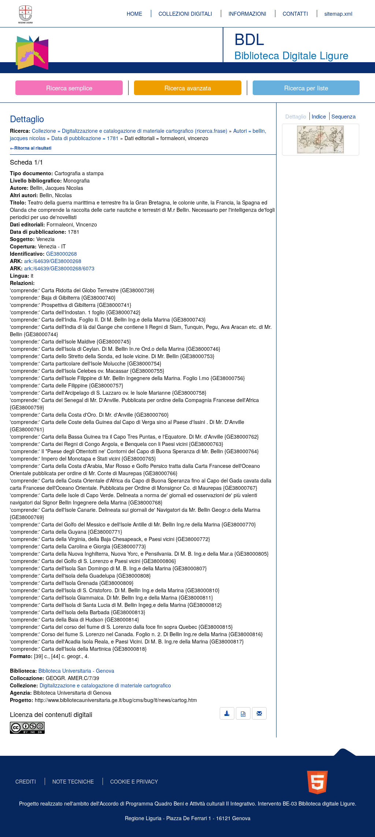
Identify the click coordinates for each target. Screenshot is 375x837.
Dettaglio (295, 116)
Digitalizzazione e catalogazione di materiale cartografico (105, 685)
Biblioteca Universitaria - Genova (76, 670)
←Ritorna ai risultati (30, 147)
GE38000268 (61, 253)
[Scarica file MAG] (243, 713)
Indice (319, 116)
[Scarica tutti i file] (227, 713)
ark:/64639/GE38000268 (52, 260)
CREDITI (25, 781)
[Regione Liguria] (25, 9)
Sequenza (343, 116)
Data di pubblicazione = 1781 (85, 138)
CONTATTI (295, 13)
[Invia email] (259, 713)
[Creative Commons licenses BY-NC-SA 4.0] (27, 727)
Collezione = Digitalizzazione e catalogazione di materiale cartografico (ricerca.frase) (130, 130)
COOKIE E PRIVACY (134, 781)
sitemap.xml (338, 13)
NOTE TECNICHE (73, 781)
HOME (134, 13)
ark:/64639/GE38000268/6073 (59, 268)
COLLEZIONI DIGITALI (185, 13)
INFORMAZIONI (247, 13)
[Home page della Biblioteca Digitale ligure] (32, 36)
